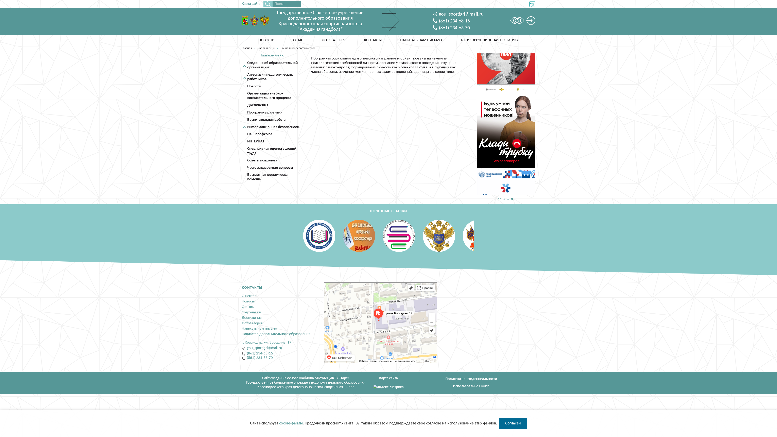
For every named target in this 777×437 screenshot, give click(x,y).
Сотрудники (251, 312)
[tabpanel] (506, 85)
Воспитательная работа (266, 120)
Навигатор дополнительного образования (276, 334)
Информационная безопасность (273, 127)
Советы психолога (262, 160)
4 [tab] (512, 199)
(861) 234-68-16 (454, 21)
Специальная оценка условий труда (271, 151)
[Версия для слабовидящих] (518, 21)
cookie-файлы (291, 423)
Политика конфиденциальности (471, 379)
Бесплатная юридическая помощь (268, 177)
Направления (266, 48)
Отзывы (248, 307)
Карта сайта (251, 4)
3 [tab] (508, 199)
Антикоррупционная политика (490, 40)
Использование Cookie (471, 386)
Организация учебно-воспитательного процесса (269, 96)
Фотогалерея (333, 40)
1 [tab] (499, 199)
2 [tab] (504, 199)
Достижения (257, 105)
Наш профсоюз (259, 134)
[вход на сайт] (530, 21)
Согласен (513, 423)
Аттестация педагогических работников (270, 77)
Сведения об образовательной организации (272, 65)
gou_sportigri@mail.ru (461, 14)
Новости (267, 40)
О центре (249, 296)
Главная (247, 48)
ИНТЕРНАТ (255, 141)
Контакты (373, 40)
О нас (298, 40)
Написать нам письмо (421, 40)
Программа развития (264, 113)
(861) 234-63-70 (454, 28)
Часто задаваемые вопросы (270, 168)
